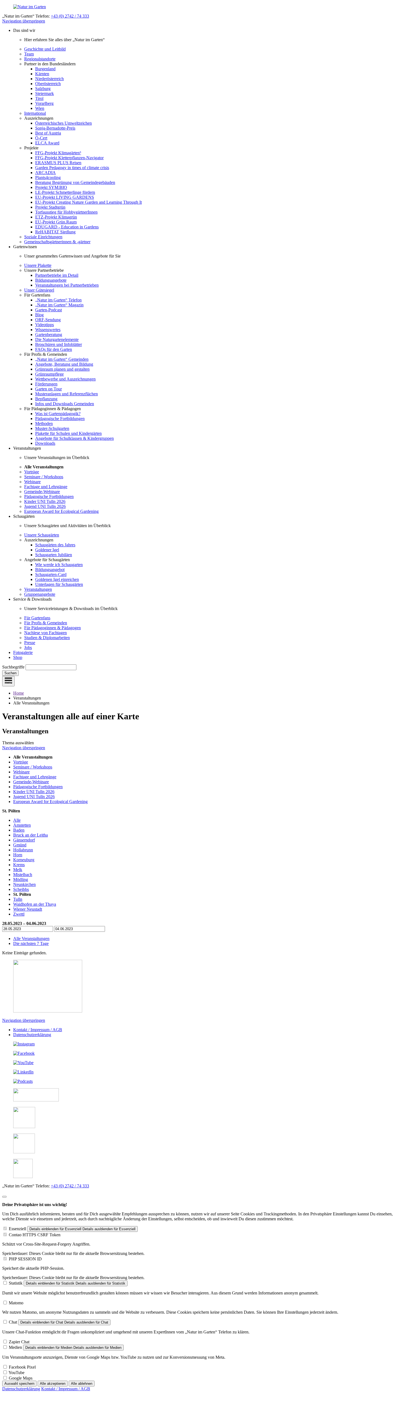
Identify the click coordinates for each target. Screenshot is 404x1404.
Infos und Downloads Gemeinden (64, 403)
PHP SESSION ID (25, 1259)
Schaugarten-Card (51, 574)
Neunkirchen (24, 884)
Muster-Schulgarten (52, 428)
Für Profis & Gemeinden (45, 622)
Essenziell (17, 1228)
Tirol (39, 98)
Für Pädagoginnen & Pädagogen (52, 627)
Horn (17, 854)
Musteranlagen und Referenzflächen (66, 393)
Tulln (17, 899)
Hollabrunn (23, 850)
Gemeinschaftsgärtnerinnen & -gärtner (57, 241)
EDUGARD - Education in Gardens (67, 227)
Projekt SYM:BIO (51, 187)
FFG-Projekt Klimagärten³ (58, 152)
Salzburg (43, 88)
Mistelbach (22, 874)
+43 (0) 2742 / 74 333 (70, 16)
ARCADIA (45, 172)
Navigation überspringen (23, 21)
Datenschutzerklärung (32, 1034)
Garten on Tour (48, 389)
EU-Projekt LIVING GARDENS (64, 197)
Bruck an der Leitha (30, 835)
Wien (39, 108)
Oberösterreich (48, 83)
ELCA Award (47, 143)
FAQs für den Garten (53, 349)
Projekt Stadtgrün (50, 207)
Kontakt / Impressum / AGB (37, 1029)
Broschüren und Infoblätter (58, 344)
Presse (29, 642)
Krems (19, 864)
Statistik (16, 1283)
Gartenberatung (48, 334)
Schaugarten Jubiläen (53, 554)
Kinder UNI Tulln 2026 (44, 501)
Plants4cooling (48, 177)
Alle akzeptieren (52, 1383)
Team (29, 54)
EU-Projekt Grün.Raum (56, 222)
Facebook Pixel (22, 1367)
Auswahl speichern (19, 1383)
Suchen (10, 673)
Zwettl (18, 914)
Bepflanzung (46, 398)
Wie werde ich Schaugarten (59, 564)
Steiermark (44, 93)
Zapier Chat (19, 1341)
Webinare (32, 481)
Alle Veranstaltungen (31, 938)
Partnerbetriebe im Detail (56, 275)
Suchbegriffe (13, 667)
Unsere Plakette (37, 265)
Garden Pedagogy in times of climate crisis (72, 167)
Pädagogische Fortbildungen (60, 418)
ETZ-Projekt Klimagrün (56, 217)
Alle (17, 820)
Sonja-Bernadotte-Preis (55, 128)
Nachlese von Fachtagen (45, 632)
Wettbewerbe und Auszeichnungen (65, 379)
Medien (15, 1347)
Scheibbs (21, 889)
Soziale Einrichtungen (43, 236)
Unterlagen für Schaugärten (59, 584)
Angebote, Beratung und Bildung (64, 364)
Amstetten (22, 825)
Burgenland (45, 68)
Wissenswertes (47, 329)
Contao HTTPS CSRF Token (34, 1234)
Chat (13, 1322)
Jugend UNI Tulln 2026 (45, 506)
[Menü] (8, 681)
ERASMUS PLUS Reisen (58, 162)
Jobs (28, 647)
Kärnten (42, 73)
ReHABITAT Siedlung (55, 232)
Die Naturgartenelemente (57, 339)
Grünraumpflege (49, 374)
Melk (17, 869)
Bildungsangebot (50, 569)
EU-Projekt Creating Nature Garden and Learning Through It (88, 202)
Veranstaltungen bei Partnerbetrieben (67, 285)
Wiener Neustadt (27, 909)
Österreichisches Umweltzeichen (63, 123)
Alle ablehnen (81, 1383)
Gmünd (19, 845)
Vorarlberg (44, 103)
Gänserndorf (24, 840)
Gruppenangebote (39, 594)
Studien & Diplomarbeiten (47, 637)
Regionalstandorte (40, 59)
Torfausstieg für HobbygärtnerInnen (66, 212)
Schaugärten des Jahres (55, 544)
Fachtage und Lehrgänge (45, 486)
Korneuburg (23, 859)
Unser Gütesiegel (39, 290)
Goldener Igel (47, 549)
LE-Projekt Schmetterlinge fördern (65, 192)
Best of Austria (48, 133)
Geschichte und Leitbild (45, 49)
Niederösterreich (49, 78)
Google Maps (20, 1378)
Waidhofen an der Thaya (34, 904)
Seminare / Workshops (43, 476)
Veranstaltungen (38, 589)
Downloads (45, 443)
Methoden (44, 423)
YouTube (16, 1372)
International (35, 113)
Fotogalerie (23, 652)
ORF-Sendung (48, 319)
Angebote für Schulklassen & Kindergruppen (74, 438)
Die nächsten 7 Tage (31, 943)
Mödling (20, 879)
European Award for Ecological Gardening (61, 511)
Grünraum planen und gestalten (62, 369)
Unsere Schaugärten (41, 535)
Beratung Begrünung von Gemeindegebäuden (75, 182)
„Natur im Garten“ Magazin (59, 305)
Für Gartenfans (37, 618)
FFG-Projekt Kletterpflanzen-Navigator (69, 157)
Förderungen (46, 384)
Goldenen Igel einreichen (57, 579)
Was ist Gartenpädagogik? (58, 413)
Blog (39, 314)
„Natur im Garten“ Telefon (58, 300)
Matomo (16, 1302)
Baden (18, 830)
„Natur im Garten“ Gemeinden (61, 359)
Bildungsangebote (51, 280)
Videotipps (44, 324)
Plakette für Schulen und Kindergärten (68, 433)
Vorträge (31, 471)
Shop (17, 657)
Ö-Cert (41, 138)
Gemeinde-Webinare (42, 491)
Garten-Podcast (48, 309)
